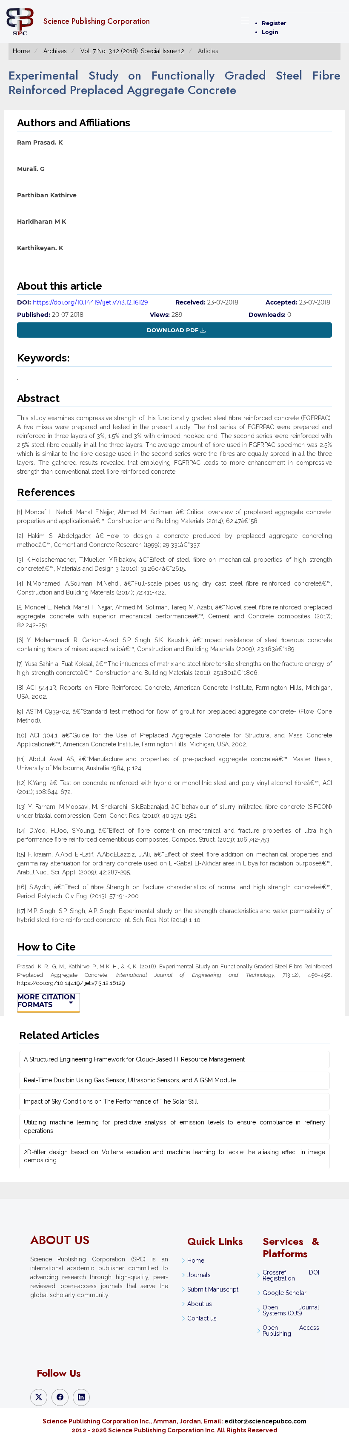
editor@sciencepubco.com (265, 1421)
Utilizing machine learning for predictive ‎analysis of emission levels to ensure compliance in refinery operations (174, 1126)
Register (274, 23)
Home (21, 51)
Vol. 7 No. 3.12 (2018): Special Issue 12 (132, 51)
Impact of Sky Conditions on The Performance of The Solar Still (111, 1101)
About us (199, 1304)
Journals (199, 1275)
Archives (55, 51)
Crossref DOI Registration (291, 1275)
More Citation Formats (46, 1001)
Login (270, 31)
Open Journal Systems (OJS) (291, 1310)
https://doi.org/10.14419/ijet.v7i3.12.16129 (90, 302)
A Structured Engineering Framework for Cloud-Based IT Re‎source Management (134, 1059)
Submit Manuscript (212, 1289)
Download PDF (172, 330)
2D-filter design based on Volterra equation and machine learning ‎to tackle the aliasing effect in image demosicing (174, 1156)
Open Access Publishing (291, 1331)
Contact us (202, 1318)
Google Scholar (284, 1293)
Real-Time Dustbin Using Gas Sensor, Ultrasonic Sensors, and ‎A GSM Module (130, 1080)
